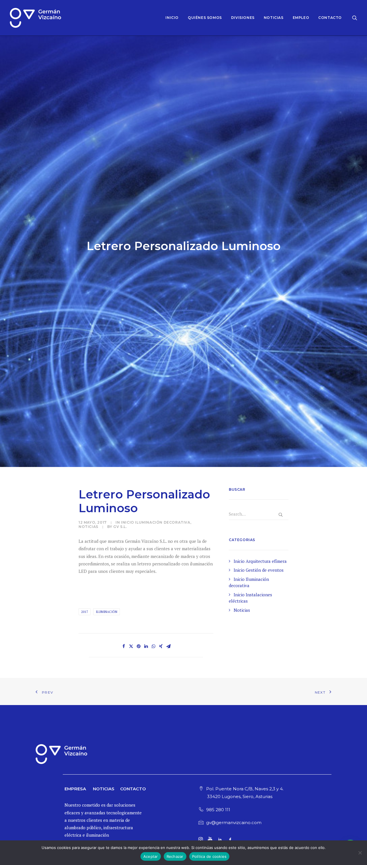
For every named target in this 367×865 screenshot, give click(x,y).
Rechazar (175, 856)
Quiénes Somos (205, 17)
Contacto (330, 17)
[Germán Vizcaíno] (35, 18)
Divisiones (243, 17)
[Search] (354, 17)
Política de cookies (209, 856)
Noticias (274, 17)
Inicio (172, 17)
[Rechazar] (360, 853)
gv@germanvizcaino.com (233, 822)
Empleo (301, 17)
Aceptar (150, 856)
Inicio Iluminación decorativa (155, 522)
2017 (84, 612)
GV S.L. (120, 526)
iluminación (106, 612)
